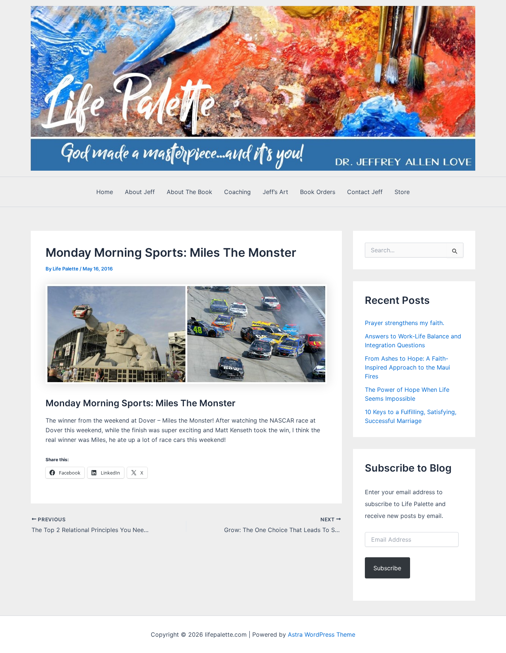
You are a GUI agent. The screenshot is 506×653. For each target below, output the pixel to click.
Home (104, 192)
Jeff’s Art (275, 192)
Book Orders (317, 192)
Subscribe (387, 568)
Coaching (237, 192)
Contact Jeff (365, 192)
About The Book (189, 192)
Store (402, 192)
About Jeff (140, 192)
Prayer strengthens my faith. (404, 322)
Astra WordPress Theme (321, 634)
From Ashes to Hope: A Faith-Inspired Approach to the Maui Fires (407, 367)
